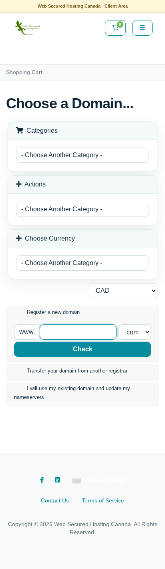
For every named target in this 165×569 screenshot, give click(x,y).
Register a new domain (53, 313)
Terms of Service (103, 500)
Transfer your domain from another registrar (77, 371)
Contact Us (55, 500)
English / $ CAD (102, 480)
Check (83, 349)
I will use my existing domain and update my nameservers (72, 392)
